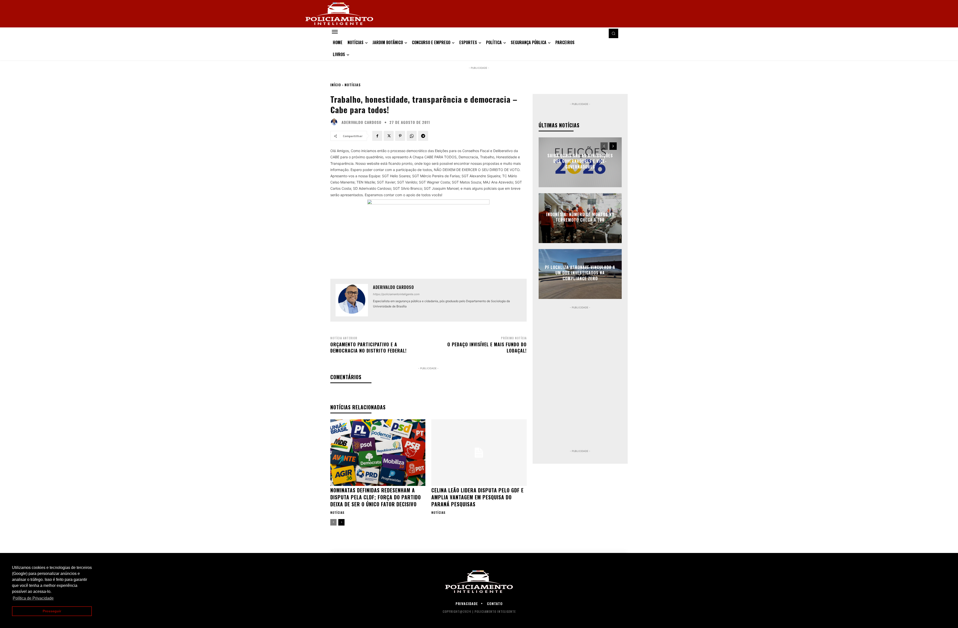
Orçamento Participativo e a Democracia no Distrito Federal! (368, 347)
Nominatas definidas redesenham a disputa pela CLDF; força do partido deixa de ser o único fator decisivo (375, 497)
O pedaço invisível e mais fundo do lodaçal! (487, 347)
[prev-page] (333, 522)
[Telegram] (423, 136)
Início (335, 84)
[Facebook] (377, 136)
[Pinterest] (400, 136)
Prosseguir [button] (52, 611)
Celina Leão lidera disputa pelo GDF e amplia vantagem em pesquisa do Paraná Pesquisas (477, 497)
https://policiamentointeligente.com (396, 294)
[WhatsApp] (412, 136)
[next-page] (341, 522)
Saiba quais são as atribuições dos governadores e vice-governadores (580, 161)
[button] (613, 33)
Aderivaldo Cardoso (361, 122)
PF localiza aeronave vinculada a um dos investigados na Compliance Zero (580, 272)
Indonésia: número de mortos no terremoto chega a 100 (580, 217)
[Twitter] (389, 136)
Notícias (353, 84)
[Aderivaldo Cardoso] (335, 122)
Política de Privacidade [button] (33, 598)
